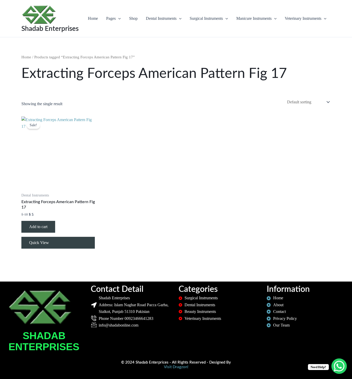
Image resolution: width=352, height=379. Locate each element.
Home (93, 18)
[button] (118, 18)
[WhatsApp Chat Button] (339, 366)
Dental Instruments (161, 18)
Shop (133, 18)
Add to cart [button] (38, 226)
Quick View (39, 242)
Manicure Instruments (254, 18)
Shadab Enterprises (50, 28)
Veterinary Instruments (303, 18)
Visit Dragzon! (176, 367)
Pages (111, 18)
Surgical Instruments (206, 18)
